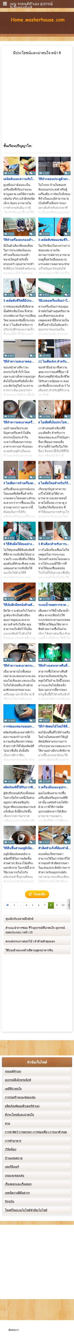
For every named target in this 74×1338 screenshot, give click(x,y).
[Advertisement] (37, 92)
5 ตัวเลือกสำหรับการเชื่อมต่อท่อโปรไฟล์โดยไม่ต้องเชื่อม (54, 544)
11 (69, 905)
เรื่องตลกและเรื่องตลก (18, 1184)
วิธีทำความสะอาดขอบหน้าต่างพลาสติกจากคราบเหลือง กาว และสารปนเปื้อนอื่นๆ (19, 361)
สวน (7, 1123)
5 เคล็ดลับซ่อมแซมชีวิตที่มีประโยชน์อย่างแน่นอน (54, 240)
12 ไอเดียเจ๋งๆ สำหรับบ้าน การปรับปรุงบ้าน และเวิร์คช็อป (54, 361)
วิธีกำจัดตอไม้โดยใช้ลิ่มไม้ (54, 726)
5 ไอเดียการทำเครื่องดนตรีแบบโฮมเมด (19, 483)
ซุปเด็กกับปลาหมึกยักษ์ (19, 919)
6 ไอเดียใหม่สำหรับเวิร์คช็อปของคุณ (54, 483)
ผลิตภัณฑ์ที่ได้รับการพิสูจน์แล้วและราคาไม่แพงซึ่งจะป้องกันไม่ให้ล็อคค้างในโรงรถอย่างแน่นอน (19, 787)
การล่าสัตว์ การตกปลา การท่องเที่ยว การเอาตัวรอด (36, 1132)
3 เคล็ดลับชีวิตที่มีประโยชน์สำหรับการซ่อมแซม (19, 300)
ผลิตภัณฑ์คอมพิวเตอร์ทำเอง (22, 1106)
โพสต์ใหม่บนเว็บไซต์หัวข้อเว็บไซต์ (26, 1210)
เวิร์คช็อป (10, 1149)
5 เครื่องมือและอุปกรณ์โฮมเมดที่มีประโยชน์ (54, 787)
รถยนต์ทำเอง (13, 1071)
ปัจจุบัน (9, 1201)
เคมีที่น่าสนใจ (13, 1088)
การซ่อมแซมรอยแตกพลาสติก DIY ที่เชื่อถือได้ (19, 726)
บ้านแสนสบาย (14, 1158)
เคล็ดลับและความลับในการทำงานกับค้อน (19, 179)
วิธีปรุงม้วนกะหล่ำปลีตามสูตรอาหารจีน (29, 950)
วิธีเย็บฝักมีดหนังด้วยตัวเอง (19, 605)
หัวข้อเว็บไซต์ (37, 1062)
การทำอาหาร (13, 1141)
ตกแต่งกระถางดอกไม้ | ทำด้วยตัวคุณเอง (30, 941)
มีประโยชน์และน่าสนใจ (19, 1114)
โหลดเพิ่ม (39, 894)
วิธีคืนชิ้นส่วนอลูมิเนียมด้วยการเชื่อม (19, 848)
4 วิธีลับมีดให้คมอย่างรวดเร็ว (19, 544)
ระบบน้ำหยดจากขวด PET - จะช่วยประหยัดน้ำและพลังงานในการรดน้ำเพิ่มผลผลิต (54, 605)
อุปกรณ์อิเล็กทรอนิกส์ (18, 1080)
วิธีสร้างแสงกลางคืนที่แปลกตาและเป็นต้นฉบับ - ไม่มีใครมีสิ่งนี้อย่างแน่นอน (54, 665)
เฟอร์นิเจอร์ (12, 1166)
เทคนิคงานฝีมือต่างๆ (17, 1193)
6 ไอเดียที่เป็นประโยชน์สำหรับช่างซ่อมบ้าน (54, 422)
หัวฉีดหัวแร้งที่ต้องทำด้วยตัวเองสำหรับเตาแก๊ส (54, 848)
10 (63, 905)
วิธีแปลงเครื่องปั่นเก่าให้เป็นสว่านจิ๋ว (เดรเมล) (54, 300)
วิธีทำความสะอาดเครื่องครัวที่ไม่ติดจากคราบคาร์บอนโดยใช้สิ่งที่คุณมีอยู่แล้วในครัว (19, 422)
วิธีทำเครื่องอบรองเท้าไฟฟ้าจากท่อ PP (19, 240)
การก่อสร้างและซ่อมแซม (20, 1097)
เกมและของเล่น (14, 1175)
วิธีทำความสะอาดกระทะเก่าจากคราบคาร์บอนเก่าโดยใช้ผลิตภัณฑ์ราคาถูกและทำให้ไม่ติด (19, 665)
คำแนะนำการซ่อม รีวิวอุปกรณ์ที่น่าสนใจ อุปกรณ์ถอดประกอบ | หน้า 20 (35, 930)
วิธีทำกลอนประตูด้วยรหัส (54, 179)
